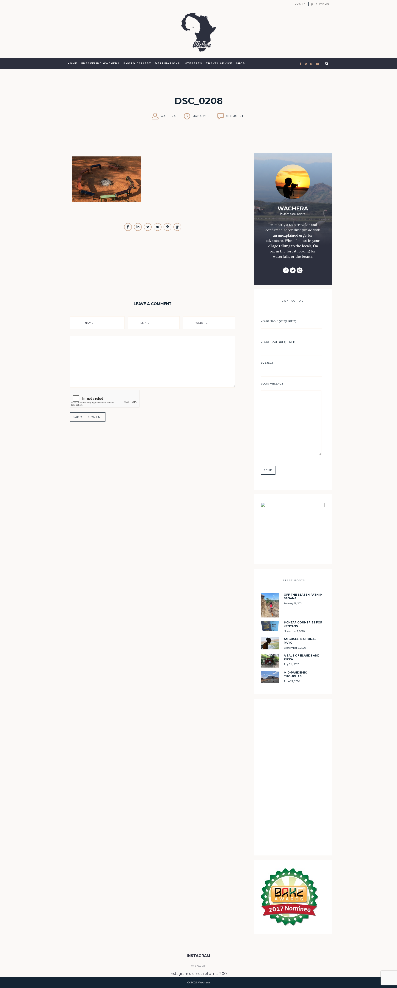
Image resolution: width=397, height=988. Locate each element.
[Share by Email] (158, 230)
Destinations (167, 63)
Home (72, 63)
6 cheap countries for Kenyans (303, 624)
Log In (300, 3)
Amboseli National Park (300, 640)
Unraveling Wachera (100, 63)
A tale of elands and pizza (302, 657)
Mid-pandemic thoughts (295, 674)
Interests (193, 63)
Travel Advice (219, 63)
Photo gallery (137, 63)
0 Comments (235, 116)
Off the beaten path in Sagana (303, 596)
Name (89, 322)
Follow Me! (198, 966)
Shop (240, 63)
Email (144, 322)
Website (202, 322)
